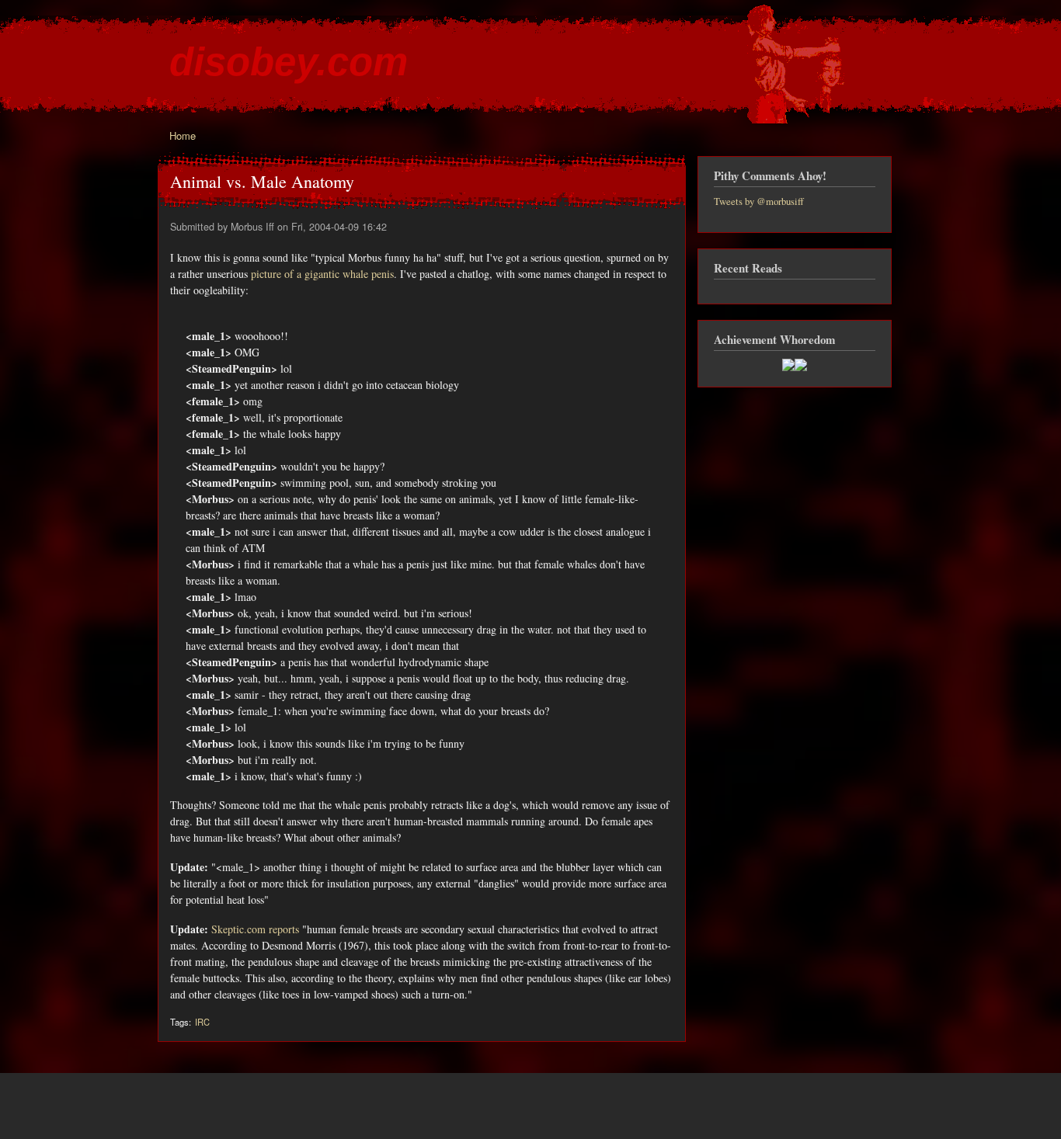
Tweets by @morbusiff (759, 201)
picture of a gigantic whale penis (322, 273)
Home (182, 135)
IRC (202, 1022)
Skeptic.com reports (255, 929)
